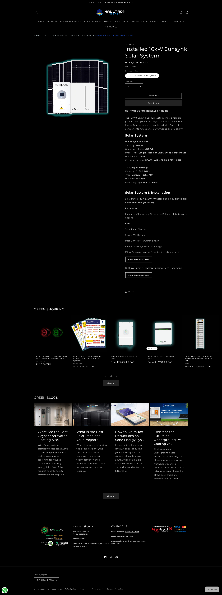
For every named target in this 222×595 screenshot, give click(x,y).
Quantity (129, 81)
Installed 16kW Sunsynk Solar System (114, 35)
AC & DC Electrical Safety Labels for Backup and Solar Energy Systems (87, 358)
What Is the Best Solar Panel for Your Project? (89, 436)
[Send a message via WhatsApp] (4, 590)
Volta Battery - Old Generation (161, 356)
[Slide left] (105, 376)
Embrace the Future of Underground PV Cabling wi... (167, 438)
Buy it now (153, 103)
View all (111, 383)
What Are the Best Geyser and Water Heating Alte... (53, 436)
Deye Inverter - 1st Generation (123, 356)
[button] (37, 12)
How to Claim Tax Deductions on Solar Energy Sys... (129, 436)
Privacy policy (83, 589)
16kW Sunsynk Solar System (142, 76)
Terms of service (98, 589)
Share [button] (131, 292)
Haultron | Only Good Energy (51, 589)
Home (37, 35)
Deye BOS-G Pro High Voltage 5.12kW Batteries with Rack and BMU (199, 358)
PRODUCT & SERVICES (55, 35)
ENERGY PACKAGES (81, 35)
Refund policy (70, 589)
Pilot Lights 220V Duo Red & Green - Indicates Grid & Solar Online (52, 357)
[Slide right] (116, 376)
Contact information (115, 589)
